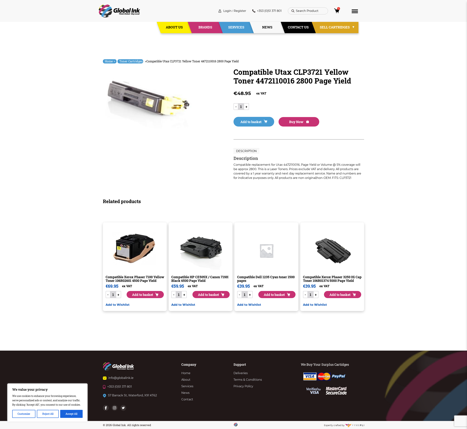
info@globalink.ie (121, 378)
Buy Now (296, 122)
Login (227, 11)
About (185, 379)
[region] (47, 402)
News (267, 27)
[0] (340, 11)
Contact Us (298, 27)
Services (236, 27)
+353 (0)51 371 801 (269, 11)
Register (240, 11)
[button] (118, 305)
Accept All (71, 414)
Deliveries (241, 373)
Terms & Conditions (248, 379)
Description (246, 151)
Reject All (47, 414)
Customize (24, 414)
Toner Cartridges (131, 61)
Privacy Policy (243, 386)
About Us (174, 27)
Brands (205, 27)
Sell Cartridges (335, 27)
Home (110, 61)
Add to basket (250, 122)
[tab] (246, 151)
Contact (187, 399)
